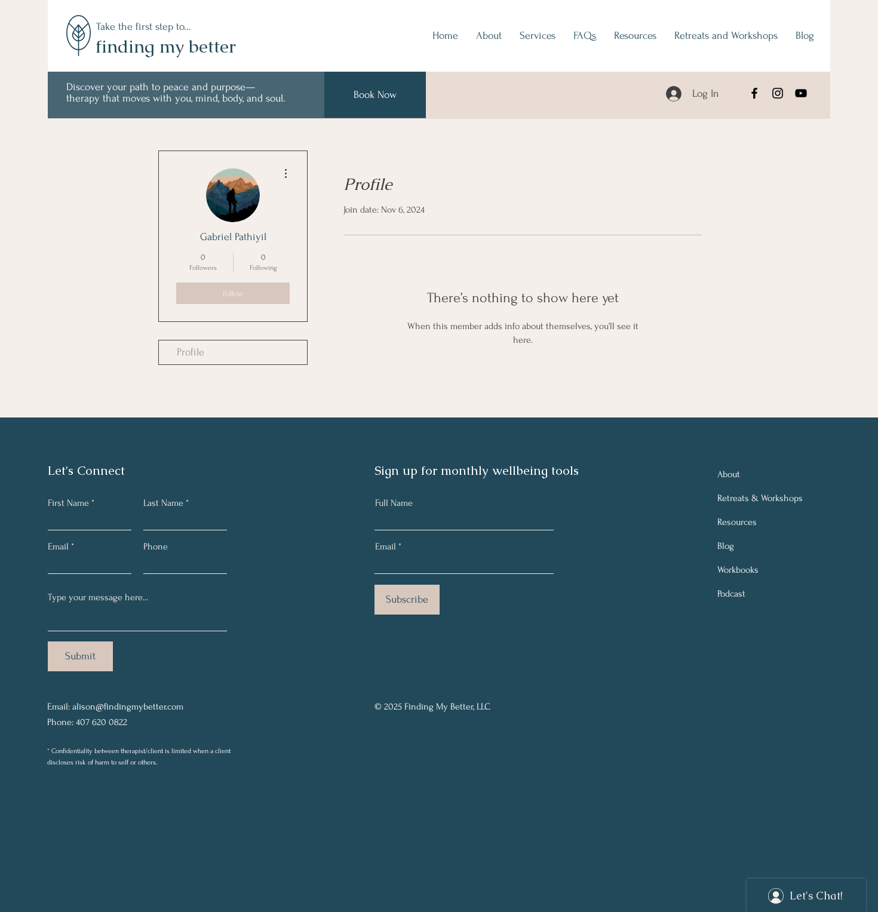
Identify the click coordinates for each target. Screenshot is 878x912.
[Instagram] (777, 93)
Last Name (163, 503)
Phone (155, 546)
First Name (68, 503)
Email (58, 546)
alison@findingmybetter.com (127, 706)
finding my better (166, 46)
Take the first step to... (143, 26)
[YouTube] (801, 93)
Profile (190, 352)
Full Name (394, 503)
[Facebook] (754, 93)
